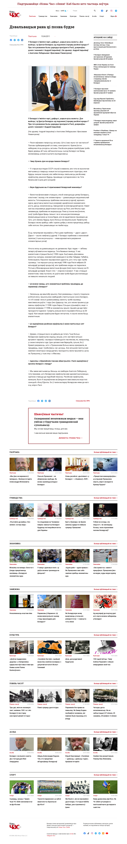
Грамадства (43, 16)
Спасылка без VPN (16, 45)
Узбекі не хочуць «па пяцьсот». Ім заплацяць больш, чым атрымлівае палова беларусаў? (103, 526)
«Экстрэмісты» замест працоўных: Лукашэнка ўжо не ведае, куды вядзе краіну (104, 570)
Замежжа (63, 16)
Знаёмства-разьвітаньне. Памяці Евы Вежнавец (103, 757)
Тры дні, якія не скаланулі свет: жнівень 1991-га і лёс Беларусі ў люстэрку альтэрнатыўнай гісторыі (20, 712)
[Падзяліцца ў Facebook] (11, 40)
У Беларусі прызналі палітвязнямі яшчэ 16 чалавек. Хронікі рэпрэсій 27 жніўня (105, 91)
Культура (73, 16)
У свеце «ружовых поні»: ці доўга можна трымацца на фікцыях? (48, 570)
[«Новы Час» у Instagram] (111, 10)
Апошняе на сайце (103, 37)
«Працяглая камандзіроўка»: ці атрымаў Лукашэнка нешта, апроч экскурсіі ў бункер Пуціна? (104, 480)
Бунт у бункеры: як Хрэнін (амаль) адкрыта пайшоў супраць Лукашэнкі (75, 524)
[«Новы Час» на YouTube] (107, 833)
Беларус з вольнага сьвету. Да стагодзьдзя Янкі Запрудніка (21, 759)
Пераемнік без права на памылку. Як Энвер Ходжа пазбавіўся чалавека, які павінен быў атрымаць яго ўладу (76, 713)
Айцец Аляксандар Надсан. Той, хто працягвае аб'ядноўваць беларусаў (48, 759)
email (71, 834)
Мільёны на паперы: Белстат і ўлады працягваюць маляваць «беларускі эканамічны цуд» (22, 572)
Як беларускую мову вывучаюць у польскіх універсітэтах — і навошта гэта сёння (75, 617)
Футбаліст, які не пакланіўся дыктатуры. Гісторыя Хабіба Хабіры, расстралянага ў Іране (77, 803)
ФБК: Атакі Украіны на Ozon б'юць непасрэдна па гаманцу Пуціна (104, 67)
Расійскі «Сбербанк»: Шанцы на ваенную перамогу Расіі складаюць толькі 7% (105, 133)
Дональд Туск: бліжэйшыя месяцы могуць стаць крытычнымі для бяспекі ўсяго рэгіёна (105, 46)
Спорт (102, 16)
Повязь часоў (84, 16)
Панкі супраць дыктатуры (48, 707)
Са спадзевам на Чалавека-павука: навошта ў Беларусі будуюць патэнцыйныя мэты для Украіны (49, 526)
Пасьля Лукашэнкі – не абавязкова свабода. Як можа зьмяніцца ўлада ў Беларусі (47, 480)
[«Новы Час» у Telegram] (116, 10)
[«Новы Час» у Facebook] (102, 10)
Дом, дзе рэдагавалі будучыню (73, 660)
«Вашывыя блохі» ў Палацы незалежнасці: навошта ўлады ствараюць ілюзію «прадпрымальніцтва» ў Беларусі (105, 79)
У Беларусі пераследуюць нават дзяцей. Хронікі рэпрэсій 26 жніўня (105, 123)
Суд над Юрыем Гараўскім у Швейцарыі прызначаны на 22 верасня (104, 101)
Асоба (94, 16)
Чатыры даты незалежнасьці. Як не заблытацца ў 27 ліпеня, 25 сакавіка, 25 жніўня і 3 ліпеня (104, 712)
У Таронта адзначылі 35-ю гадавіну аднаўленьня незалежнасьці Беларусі (103, 142)
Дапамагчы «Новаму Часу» (70, 438)
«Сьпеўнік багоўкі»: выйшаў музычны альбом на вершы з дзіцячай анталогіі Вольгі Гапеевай (49, 663)
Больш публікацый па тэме (105, 452)
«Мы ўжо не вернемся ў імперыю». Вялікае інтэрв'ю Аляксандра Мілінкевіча (21, 479)
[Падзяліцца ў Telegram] (14, 40)
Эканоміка (53, 16)
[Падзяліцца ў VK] (22, 40)
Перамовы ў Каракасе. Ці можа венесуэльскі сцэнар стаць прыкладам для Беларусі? (48, 617)
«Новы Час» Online (64, 827)
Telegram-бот (51, 835)
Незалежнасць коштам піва (21, 613)
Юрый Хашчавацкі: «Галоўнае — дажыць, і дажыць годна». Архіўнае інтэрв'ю (77, 759)
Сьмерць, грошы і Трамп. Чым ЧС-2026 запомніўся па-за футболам (21, 801)
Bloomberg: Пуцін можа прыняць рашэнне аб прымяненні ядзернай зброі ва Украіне (105, 112)
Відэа (113, 16)
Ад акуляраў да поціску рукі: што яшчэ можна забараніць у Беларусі (104, 616)
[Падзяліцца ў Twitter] (18, 40)
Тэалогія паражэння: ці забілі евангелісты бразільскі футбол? (49, 801)
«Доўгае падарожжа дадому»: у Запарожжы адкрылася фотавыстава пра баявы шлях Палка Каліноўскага (21, 664)
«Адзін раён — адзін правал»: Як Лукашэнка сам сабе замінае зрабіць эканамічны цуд (76, 572)
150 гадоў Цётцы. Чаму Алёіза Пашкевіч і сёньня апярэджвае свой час (103, 662)
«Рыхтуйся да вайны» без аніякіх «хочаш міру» (20, 523)
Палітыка (32, 16)
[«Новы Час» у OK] (103, 833)
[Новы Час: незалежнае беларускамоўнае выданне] (17, 13)
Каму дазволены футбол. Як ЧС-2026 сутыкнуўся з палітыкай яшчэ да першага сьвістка (104, 803)
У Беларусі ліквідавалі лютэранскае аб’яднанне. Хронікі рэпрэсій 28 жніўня (103, 57)
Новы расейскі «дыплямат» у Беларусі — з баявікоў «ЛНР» (77, 477)
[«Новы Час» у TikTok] (106, 10)
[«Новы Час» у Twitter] (99, 833)
